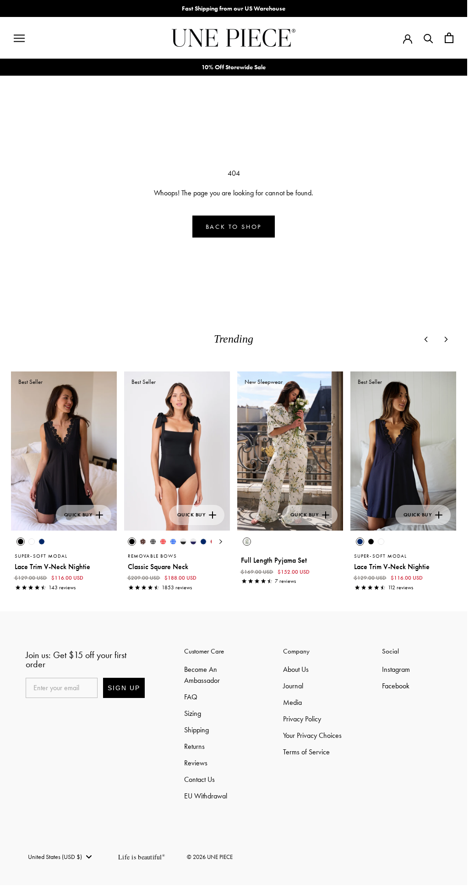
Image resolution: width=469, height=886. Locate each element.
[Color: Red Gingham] (163, 541)
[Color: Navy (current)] (360, 541)
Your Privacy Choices (312, 735)
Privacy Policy (302, 719)
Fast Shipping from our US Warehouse (233, 8)
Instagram (396, 669)
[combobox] (59, 856)
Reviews (195, 763)
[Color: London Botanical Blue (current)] (247, 541)
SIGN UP (124, 688)
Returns (194, 746)
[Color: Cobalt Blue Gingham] (173, 541)
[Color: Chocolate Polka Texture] (143, 541)
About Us (296, 669)
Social (390, 651)
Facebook (395, 686)
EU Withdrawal (205, 796)
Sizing (192, 713)
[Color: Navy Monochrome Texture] (193, 541)
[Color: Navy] (41, 541)
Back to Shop (234, 226)
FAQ (190, 697)
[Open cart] (449, 38)
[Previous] (426, 339)
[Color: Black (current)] (20, 541)
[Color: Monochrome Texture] (183, 541)
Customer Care (204, 651)
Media (292, 702)
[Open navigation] (19, 38)
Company (296, 651)
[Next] (446, 339)
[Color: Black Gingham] (153, 541)
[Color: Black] (371, 541)
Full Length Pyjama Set (274, 560)
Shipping (196, 730)
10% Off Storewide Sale (234, 67)
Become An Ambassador (202, 674)
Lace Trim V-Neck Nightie (52, 566)
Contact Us (199, 779)
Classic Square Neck (158, 566)
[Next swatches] (220, 541)
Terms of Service (306, 752)
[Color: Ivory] (31, 541)
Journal (293, 686)
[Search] (428, 38)
